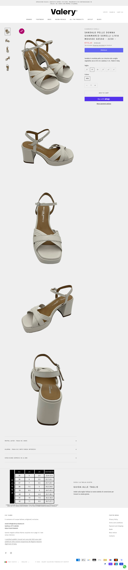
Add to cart (104, 93)
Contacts (112, 536)
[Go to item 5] (7, 67)
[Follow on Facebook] (6, 553)
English (24, 562)
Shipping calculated (99, 45)
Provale (104, 50)
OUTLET (90, 19)
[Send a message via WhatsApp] (124, 566)
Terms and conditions (116, 523)
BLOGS (99, 19)
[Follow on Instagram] (11, 553)
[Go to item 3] (7, 49)
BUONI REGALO (60, 19)
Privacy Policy (113, 519)
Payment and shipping (116, 526)
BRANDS (29, 19)
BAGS (50, 19)
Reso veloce (113, 533)
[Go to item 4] (7, 58)
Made (111, 529)
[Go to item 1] (7, 31)
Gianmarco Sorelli (92, 29)
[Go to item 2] (7, 40)
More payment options (104, 104)
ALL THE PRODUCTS (77, 19)
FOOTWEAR (40, 19)
